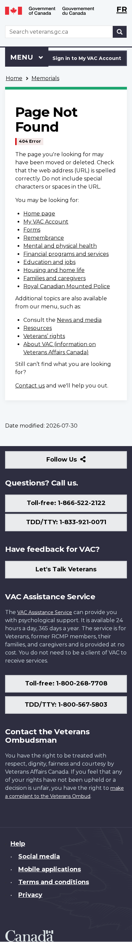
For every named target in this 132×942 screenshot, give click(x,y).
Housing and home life (54, 270)
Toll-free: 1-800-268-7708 (66, 683)
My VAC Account (45, 221)
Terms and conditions (53, 882)
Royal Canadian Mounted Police (66, 286)
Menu (22, 57)
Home (14, 78)
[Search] (120, 32)
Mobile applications (49, 869)
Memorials (45, 78)
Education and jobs (49, 262)
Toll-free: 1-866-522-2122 (66, 503)
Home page (39, 213)
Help (17, 843)
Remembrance (43, 238)
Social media (39, 856)
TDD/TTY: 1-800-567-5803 (66, 704)
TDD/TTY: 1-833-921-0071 (66, 522)
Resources (37, 328)
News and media (79, 320)
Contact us (30, 385)
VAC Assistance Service (44, 612)
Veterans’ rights (44, 336)
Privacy (30, 895)
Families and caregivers (54, 278)
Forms (31, 230)
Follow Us (76, 462)
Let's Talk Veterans (66, 569)
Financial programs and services (66, 254)
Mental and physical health (60, 246)
